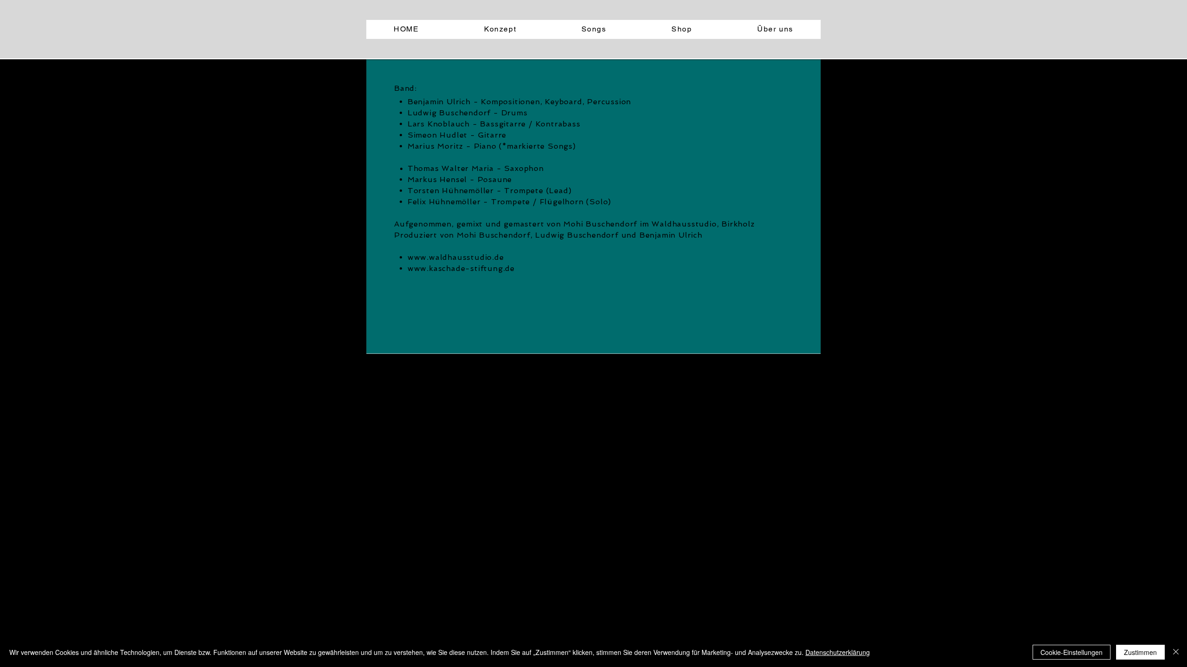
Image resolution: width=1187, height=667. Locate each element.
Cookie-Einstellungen (1071, 652)
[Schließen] (1175, 652)
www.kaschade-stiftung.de (461, 268)
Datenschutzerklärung (837, 652)
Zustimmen (1140, 652)
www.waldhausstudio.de (456, 257)
